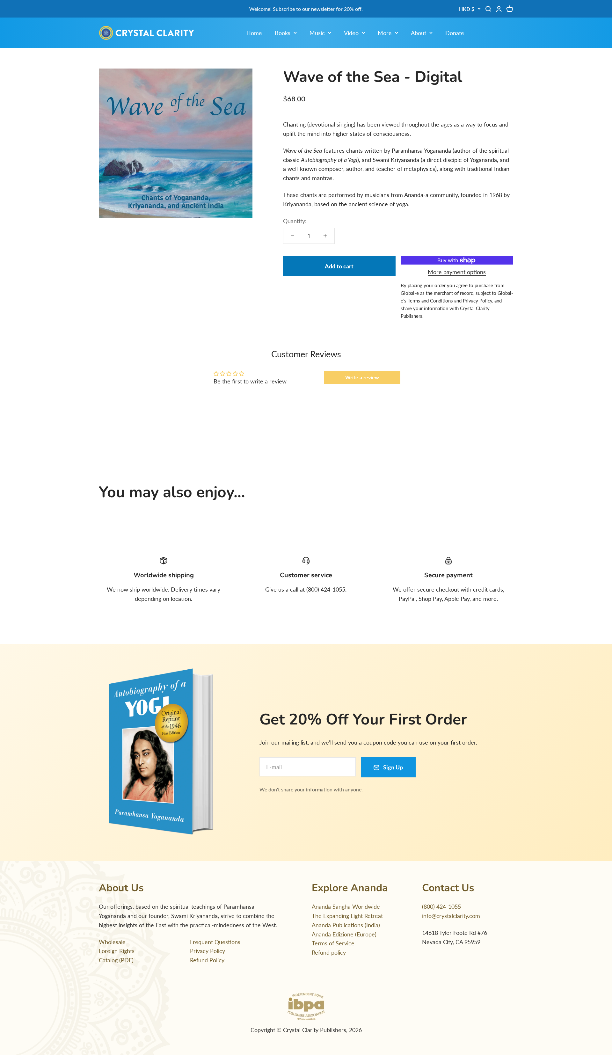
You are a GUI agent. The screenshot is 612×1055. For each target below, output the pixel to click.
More (385, 32)
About (418, 32)
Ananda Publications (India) (346, 924)
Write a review (362, 377)
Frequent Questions (215, 941)
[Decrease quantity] (292, 236)
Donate (454, 32)
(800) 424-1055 (441, 906)
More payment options (457, 271)
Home (254, 32)
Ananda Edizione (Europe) (344, 934)
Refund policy (329, 952)
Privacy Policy (207, 950)
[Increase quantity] (325, 236)
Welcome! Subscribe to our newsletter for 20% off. (306, 9)
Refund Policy (207, 960)
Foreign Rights (117, 950)
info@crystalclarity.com (451, 915)
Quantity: (295, 220)
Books (282, 32)
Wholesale (112, 941)
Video (351, 32)
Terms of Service (333, 943)
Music (317, 32)
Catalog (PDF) (116, 960)
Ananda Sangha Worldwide (346, 906)
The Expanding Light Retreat (347, 915)
